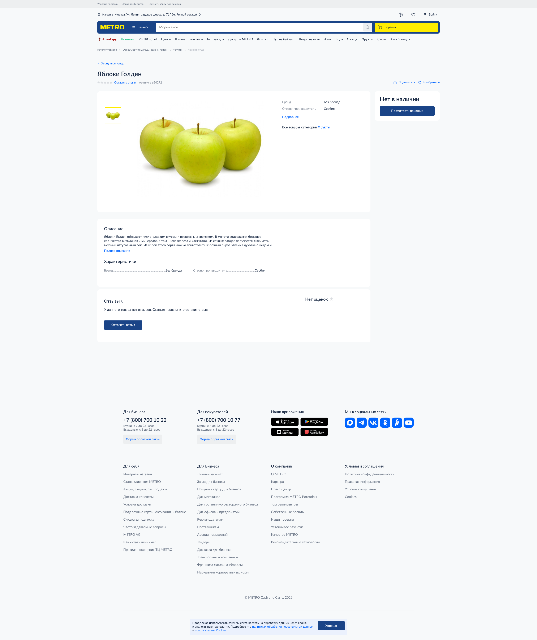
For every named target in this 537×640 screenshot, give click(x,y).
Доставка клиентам (138, 497)
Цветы (166, 39)
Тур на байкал (283, 39)
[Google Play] (314, 422)
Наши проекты (282, 519)
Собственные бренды (288, 512)
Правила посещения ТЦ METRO (147, 549)
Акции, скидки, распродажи (145, 489)
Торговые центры (284, 504)
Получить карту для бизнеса (164, 4)
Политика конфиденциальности (369, 474)
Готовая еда (215, 39)
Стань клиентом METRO (142, 481)
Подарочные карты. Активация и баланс (154, 512)
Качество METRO (284, 534)
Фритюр (263, 39)
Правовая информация (362, 481)
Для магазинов (208, 497)
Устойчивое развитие (287, 527)
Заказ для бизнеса (133, 4)
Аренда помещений (212, 534)
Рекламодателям (210, 519)
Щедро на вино (309, 39)
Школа (180, 39)
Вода (339, 39)
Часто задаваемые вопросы (144, 527)
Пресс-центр (281, 489)
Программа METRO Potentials (294, 497)
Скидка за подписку (138, 519)
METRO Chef (147, 39)
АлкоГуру (109, 39)
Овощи (352, 39)
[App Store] (285, 422)
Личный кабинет (210, 474)
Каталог (143, 27)
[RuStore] (285, 432)
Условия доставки (107, 4)
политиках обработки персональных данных (282, 626)
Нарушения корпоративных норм (223, 572)
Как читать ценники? (139, 542)
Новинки (127, 39)
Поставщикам (208, 527)
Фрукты (367, 39)
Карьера (277, 481)
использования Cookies (210, 630)
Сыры (381, 39)
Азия (327, 39)
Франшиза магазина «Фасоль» (220, 565)
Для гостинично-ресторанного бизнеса (227, 504)
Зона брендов (400, 39)
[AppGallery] (314, 432)
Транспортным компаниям (217, 557)
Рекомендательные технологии (295, 542)
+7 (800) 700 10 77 (218, 420)
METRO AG (132, 534)
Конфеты (196, 39)
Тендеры (203, 542)
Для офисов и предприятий (218, 512)
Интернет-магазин (137, 474)
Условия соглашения (361, 489)
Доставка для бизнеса (214, 549)
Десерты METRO (240, 39)
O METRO (278, 474)
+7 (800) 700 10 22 (145, 420)
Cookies (351, 497)
